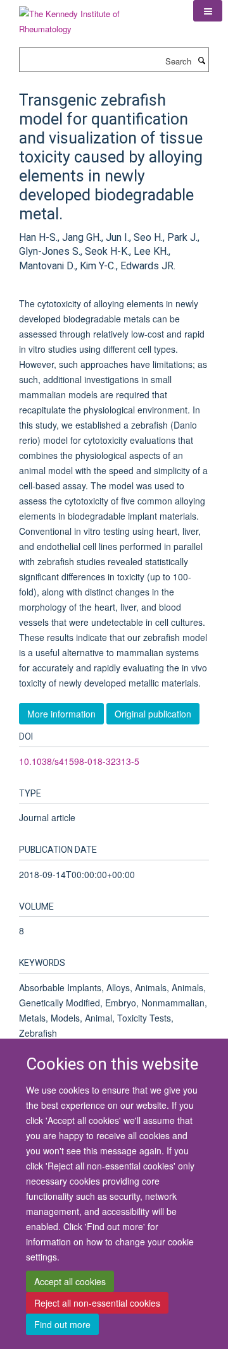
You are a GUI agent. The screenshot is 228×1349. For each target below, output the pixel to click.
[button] (207, 10)
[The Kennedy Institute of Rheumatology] (96, 17)
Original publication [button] (153, 713)
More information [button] (61, 713)
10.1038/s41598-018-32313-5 (79, 761)
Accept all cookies (70, 1281)
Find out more (62, 1324)
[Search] (201, 60)
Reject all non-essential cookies (97, 1303)
